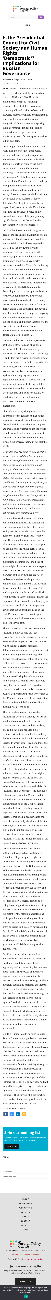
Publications (25, 1208)
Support (25, 1225)
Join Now (11, 1146)
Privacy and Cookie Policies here (25, 1254)
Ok (26, 1296)
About (25, 1199)
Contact (25, 1221)
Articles (25, 1212)
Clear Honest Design (34, 1259)
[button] (25, 25)
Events (25, 1216)
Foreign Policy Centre (22, 79)
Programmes (25, 1203)
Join (25, 1229)
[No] (48, 1292)
